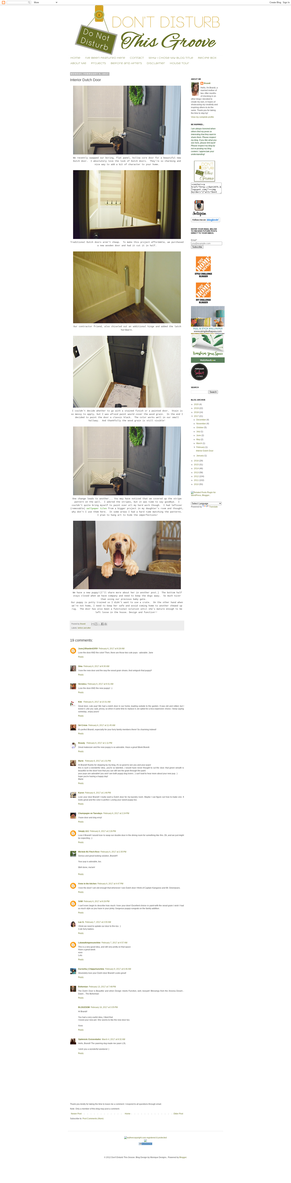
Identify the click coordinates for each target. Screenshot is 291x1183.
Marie (81, 761)
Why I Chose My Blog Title (171, 58)
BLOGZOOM (84, 1007)
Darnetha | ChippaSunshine (91, 969)
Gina (80, 666)
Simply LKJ (83, 831)
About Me (78, 63)
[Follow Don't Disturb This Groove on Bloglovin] (205, 221)
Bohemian (83, 987)
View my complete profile (202, 117)
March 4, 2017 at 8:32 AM (113, 1039)
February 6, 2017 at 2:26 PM (103, 831)
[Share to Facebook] (102, 624)
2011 (196, 480)
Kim (80, 702)
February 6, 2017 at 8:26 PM (96, 901)
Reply (81, 657)
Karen (81, 793)
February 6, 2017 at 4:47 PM (110, 883)
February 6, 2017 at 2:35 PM (113, 852)
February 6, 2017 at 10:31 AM (97, 702)
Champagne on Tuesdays (90, 813)
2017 (196, 416)
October (200, 427)
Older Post (178, 1114)
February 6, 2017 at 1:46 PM (98, 793)
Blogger (182, 1157)
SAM (80, 901)
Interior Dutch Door (204, 451)
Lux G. (81, 922)
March (199, 443)
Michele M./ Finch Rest (89, 852)
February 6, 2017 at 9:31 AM (100, 684)
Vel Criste (82, 725)
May (198, 439)
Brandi (83, 624)
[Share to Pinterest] (105, 624)
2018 (196, 412)
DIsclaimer (156, 63)
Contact (137, 58)
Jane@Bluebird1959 (88, 648)
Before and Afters (126, 63)
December (201, 420)
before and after (84, 628)
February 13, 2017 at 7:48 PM (102, 987)
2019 (196, 408)
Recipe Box (207, 58)
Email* (194, 240)
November (201, 423)
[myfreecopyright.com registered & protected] (145, 1137)
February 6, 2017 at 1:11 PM (99, 743)
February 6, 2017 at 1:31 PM (98, 761)
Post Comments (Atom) (93, 1118)
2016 (196, 461)
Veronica (82, 684)
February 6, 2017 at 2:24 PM (116, 813)
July (198, 431)
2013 (196, 472)
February (200, 447)
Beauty (82, 743)
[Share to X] (99, 624)
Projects (98, 63)
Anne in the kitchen (87, 883)
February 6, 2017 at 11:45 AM (101, 725)
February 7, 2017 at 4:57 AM (114, 943)
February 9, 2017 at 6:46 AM (118, 969)
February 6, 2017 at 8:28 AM (111, 648)
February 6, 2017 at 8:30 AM (96, 666)
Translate (213, 507)
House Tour (179, 63)
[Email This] (92, 624)
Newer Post (76, 1114)
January (200, 455)
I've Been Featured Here (105, 58)
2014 (196, 468)
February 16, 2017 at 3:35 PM (104, 1007)
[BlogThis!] (96, 624)
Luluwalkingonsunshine (89, 943)
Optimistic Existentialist (89, 1039)
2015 (196, 464)
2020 (196, 404)
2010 (196, 484)
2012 (196, 476)
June (198, 435)
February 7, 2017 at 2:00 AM (98, 922)
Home (75, 58)
